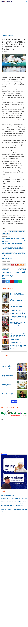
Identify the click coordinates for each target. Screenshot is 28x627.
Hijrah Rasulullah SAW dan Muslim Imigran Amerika (13, 501)
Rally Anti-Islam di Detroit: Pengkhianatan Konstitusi (14, 498)
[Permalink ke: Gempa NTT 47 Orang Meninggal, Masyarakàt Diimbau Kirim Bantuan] (5, 347)
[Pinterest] (12, 265)
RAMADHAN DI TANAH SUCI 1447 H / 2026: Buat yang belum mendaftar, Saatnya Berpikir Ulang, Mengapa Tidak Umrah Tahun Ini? (14, 253)
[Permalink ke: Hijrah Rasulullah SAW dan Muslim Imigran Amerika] (5, 306)
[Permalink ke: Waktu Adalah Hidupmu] (5, 329)
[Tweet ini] (8, 281)
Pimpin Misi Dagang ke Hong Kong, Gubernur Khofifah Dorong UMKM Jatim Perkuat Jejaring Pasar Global (13, 240)
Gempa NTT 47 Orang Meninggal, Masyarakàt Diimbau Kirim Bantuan (18, 347)
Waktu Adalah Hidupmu (15, 328)
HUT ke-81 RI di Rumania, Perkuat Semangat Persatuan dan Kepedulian (17, 295)
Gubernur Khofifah (12, 231)
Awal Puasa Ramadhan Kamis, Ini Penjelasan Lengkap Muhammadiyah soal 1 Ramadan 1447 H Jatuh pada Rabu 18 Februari (13, 248)
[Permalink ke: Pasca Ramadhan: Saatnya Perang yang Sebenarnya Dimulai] (22, 375)
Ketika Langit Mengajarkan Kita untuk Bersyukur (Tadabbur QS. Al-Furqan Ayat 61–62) (17, 335)
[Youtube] (16, 265)
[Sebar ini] (4, 281)
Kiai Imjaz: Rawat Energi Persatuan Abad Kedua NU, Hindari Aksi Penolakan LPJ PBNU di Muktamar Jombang (13, 505)
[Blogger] (19, 265)
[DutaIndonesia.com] (7, 1)
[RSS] (22, 265)
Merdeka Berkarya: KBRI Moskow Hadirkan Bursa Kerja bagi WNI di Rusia (18, 318)
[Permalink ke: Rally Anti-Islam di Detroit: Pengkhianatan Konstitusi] (5, 300)
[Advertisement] (14, 19)
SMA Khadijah (6, 233)
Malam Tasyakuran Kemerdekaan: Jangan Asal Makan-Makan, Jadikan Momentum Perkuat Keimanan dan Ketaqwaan (17, 342)
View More (14, 401)
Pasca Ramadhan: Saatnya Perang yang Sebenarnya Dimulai (8, 375)
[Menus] (26, 1)
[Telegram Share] (16, 281)
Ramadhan (21, 231)
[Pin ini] (12, 281)
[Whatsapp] (20, 281)
